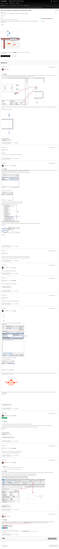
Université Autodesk (26, 5)
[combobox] (16, 1)
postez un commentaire (5, 56)
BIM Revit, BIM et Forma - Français (20, 7)
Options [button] (57, 10)
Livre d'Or (5, 532)
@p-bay (5, 74)
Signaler (15, 56)
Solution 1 (42, 21)
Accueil (2, 7)
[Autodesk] (4, 1)
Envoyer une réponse (52, 538)
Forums (7, 5)
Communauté (3, 5)
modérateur (15, 52)
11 (4, 445)
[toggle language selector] (51, 1)
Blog (10, 5)
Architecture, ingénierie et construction (9, 7)
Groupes (18, 5)
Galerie (21, 5)
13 (4, 513)
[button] (58, 13)
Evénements (14, 5)
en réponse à (13, 165)
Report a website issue (53, 545)
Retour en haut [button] (5, 545)
